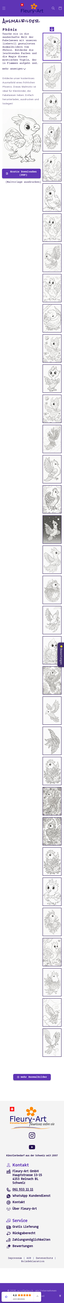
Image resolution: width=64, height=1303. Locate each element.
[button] (3, 8)
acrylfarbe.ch (25, 1290)
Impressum (15, 1258)
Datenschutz (44, 1258)
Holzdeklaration (32, 1261)
